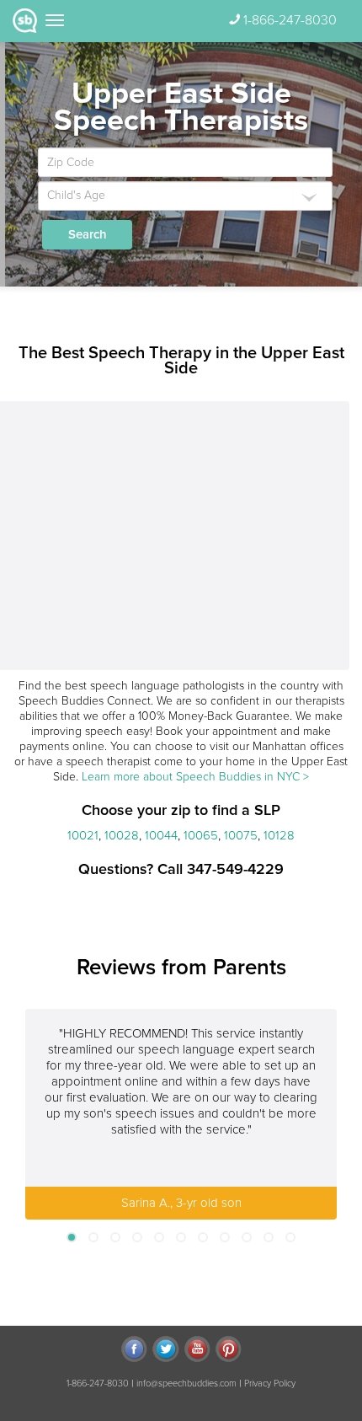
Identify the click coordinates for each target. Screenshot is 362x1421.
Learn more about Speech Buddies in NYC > (195, 776)
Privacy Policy (269, 1383)
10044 (161, 835)
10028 (121, 835)
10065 (201, 835)
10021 (82, 835)
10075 (241, 835)
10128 (279, 835)
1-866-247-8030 (290, 20)
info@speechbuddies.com (186, 1383)
